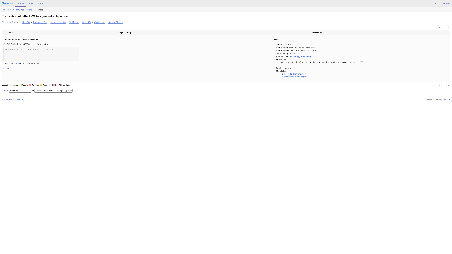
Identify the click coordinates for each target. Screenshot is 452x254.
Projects (20, 3)
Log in (436, 3)
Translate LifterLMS (15, 100)
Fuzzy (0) (86, 22)
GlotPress (446, 100)
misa (292, 53)
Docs (40, 3)
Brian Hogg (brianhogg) (301, 56)
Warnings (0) (99, 22)
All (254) (26, 22)
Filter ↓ (5, 22)
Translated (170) (40, 22)
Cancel (6, 68)
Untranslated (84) (58, 22)
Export (5, 90)
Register (446, 3)
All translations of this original (294, 76)
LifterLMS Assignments (22, 10)
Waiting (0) (74, 22)
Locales (31, 3)
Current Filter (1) (115, 22)
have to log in (13, 63)
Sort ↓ (15, 22)
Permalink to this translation (293, 74)
